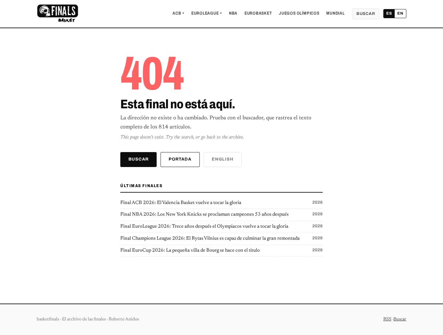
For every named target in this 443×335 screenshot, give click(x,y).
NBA (233, 13)
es (389, 13)
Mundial (335, 13)
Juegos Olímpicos (299, 13)
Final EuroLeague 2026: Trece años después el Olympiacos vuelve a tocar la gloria (221, 226)
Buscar (365, 13)
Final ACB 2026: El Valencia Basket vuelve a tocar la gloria (221, 202)
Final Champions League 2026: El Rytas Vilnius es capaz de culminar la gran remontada (221, 238)
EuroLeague (206, 13)
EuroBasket (258, 13)
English (222, 159)
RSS (387, 319)
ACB (178, 13)
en (400, 13)
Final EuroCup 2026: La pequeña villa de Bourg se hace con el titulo (221, 250)
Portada (180, 159)
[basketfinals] (57, 14)
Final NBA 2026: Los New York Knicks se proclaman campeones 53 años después (221, 214)
